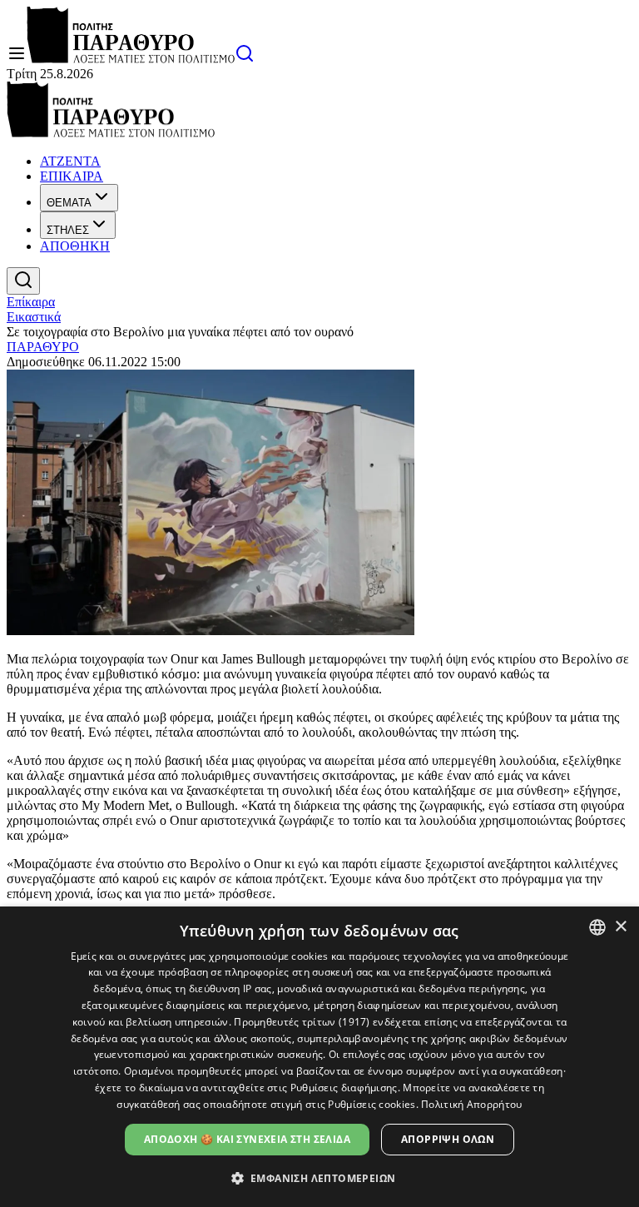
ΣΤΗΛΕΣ (68, 230)
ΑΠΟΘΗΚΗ (75, 246)
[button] (320, 1177)
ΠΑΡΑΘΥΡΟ (43, 347)
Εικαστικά (34, 317)
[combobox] (597, 927)
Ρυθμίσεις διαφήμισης (344, 1087)
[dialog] (319, 1056)
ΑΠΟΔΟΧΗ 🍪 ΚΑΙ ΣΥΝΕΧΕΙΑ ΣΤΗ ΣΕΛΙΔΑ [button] (247, 1139)
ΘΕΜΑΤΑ (69, 202)
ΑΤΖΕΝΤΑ (70, 161)
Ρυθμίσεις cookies (371, 1104)
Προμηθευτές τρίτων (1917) (302, 1022)
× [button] (620, 927)
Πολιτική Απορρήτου (471, 1104)
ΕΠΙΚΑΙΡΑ (71, 176)
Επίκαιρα (31, 302)
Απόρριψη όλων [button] (447, 1139)
